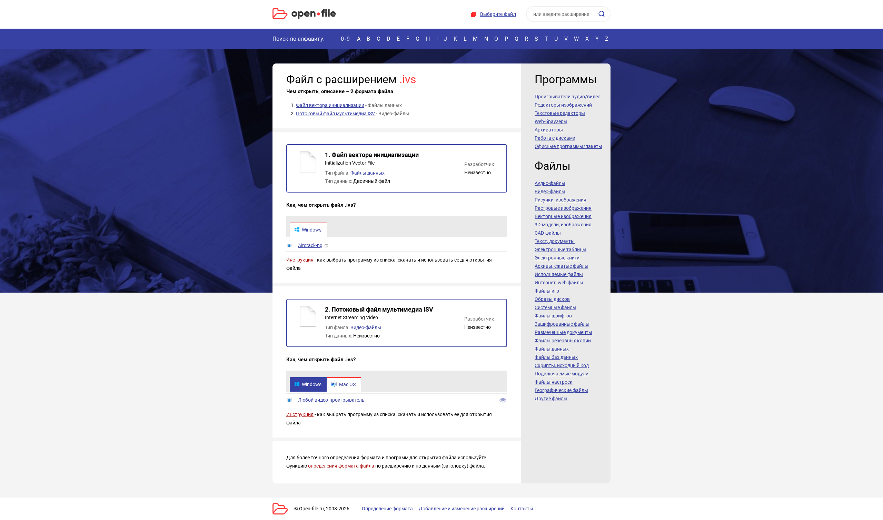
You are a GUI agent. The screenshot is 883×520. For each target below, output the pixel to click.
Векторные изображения (563, 216)
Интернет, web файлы (559, 282)
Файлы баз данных (556, 357)
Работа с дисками (555, 138)
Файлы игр (547, 291)
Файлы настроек (554, 382)
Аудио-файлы (550, 183)
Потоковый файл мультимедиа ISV (335, 113)
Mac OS (347, 384)
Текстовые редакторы (560, 113)
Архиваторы (549, 130)
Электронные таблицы (560, 249)
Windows (311, 230)
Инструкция (300, 260)
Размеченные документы (563, 332)
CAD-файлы (548, 233)
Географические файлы (561, 390)
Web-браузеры (551, 121)
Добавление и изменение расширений (462, 508)
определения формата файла (341, 466)
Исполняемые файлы (559, 274)
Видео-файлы (365, 327)
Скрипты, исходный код (562, 365)
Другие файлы (551, 398)
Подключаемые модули (561, 373)
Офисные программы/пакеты (568, 146)
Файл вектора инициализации (330, 105)
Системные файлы (555, 307)
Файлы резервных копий (563, 340)
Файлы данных (367, 173)
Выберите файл (498, 14)
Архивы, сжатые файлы (561, 266)
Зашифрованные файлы (562, 324)
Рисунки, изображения (560, 200)
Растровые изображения (563, 208)
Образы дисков (552, 299)
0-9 (345, 39)
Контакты (521, 508)
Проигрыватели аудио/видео (568, 96)
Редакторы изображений (563, 105)
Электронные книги (557, 258)
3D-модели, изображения (563, 224)
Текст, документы (555, 241)
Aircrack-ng (310, 245)
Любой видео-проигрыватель (331, 400)
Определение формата (387, 508)
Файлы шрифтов (553, 315)
